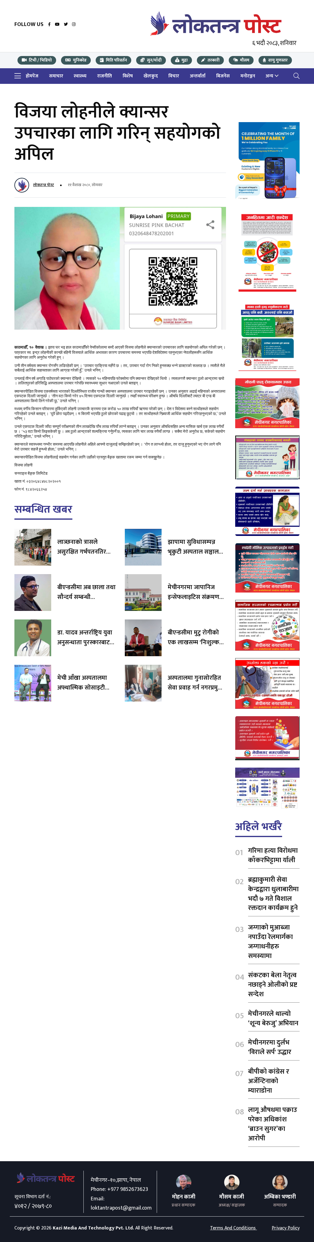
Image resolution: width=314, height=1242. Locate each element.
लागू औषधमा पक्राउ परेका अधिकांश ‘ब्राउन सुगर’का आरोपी (272, 1124)
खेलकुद (151, 76)
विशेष (128, 76)
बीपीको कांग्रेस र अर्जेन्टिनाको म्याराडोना (268, 1081)
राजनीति (104, 76)
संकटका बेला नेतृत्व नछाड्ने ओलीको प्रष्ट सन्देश (272, 985)
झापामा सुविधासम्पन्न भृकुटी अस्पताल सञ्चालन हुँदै (195, 552)
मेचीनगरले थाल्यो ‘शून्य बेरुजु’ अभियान (273, 1018)
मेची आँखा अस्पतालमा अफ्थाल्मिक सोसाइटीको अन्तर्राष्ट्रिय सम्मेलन (84, 688)
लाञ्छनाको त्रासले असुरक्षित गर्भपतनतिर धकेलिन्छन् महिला (81, 552)
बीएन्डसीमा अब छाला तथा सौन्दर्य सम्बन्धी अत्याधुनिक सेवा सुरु (86, 597)
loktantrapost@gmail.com (121, 1208)
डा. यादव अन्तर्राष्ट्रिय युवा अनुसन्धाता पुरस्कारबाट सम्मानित (84, 642)
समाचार (56, 76)
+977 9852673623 (127, 1189)
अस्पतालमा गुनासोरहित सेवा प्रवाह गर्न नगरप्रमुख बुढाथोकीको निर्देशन (195, 688)
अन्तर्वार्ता (197, 76)
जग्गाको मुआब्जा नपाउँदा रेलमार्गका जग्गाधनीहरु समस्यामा (270, 941)
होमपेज (32, 76)
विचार (173, 76)
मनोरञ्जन (247, 76)
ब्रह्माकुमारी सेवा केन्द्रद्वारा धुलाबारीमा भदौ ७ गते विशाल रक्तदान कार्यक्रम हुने (273, 894)
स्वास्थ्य (80, 76)
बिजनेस (223, 76)
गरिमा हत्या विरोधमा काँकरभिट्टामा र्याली (273, 855)
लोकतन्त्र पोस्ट (43, 184)
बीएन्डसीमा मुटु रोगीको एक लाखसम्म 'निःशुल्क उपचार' (193, 642)
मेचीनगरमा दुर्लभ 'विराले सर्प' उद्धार (269, 1047)
